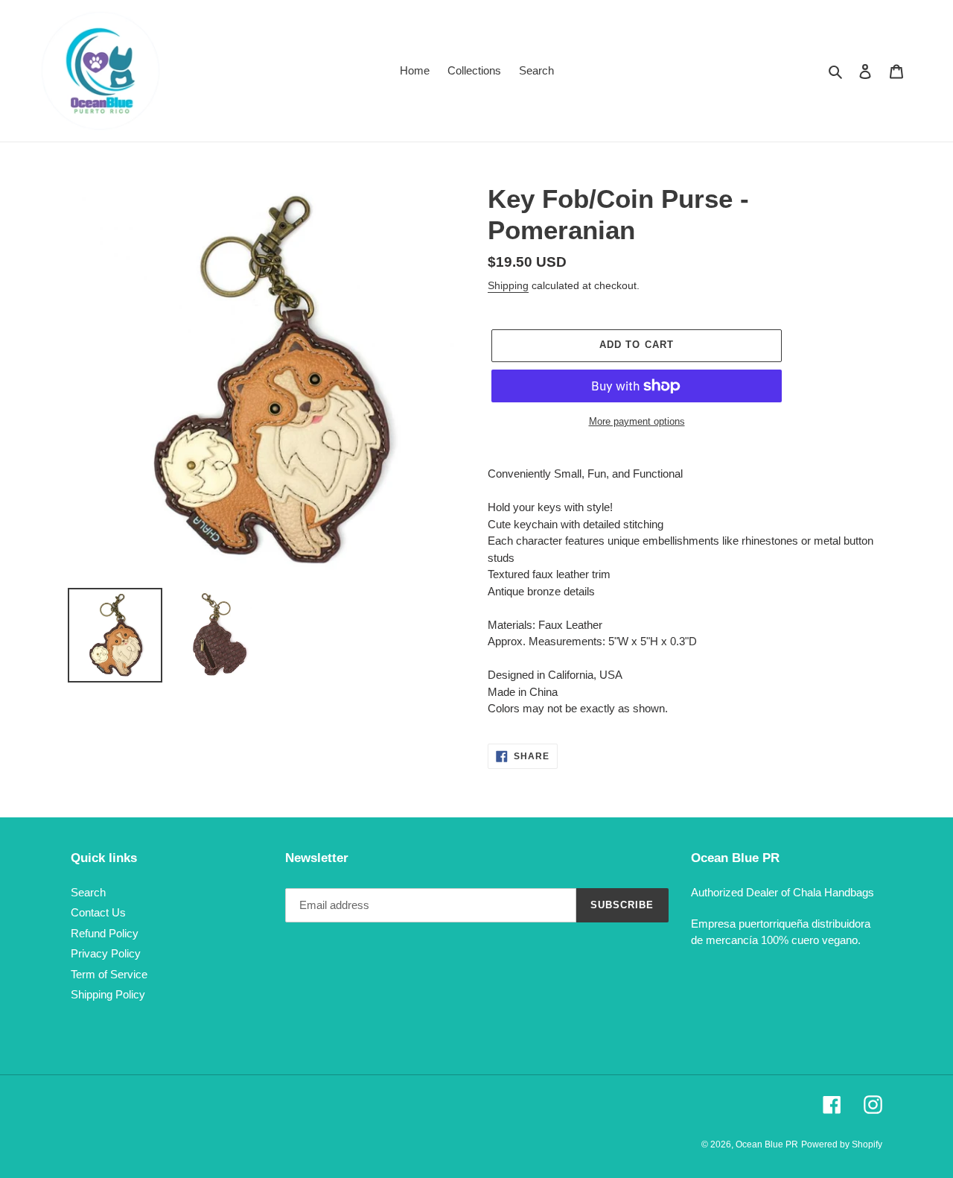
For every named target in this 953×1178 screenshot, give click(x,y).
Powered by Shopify (841, 1144)
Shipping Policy (108, 994)
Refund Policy (104, 933)
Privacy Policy (106, 953)
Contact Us (98, 912)
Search (88, 892)
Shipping (508, 285)
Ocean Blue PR (767, 1144)
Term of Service (109, 974)
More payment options (637, 421)
